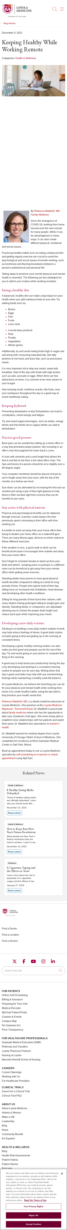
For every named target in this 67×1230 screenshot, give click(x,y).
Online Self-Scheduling (15, 995)
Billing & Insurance (12, 999)
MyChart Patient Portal (14, 1012)
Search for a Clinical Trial (16, 1091)
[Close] (62, 1173)
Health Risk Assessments (16, 1155)
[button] (62, 8)
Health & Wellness (25, 58)
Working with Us (11, 1076)
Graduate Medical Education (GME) (21, 1042)
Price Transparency (12, 1029)
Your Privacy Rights (33, 1206)
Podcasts (7, 1168)
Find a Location (10, 934)
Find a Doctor (9, 928)
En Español (8, 1138)
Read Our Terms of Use (35, 1200)
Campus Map (9, 1021)
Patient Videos (10, 1159)
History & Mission (11, 1112)
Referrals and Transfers (15, 1046)
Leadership (8, 1121)
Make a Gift (8, 1117)
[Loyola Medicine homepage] (17, 17)
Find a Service (10, 941)
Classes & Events (12, 1016)
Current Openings (12, 1072)
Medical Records (11, 1008)
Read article (33, 799)
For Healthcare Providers (16, 1081)
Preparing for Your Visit (14, 1003)
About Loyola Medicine (14, 1108)
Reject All (33, 1215)
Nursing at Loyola (11, 1055)
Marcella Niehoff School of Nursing (21, 1059)
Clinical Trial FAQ (11, 1095)
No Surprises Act (11, 1025)
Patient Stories (10, 1164)
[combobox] (33, 970)
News (5, 1130)
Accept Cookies (33, 1224)
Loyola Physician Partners (16, 1051)
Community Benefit (12, 1134)
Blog (4, 1125)
